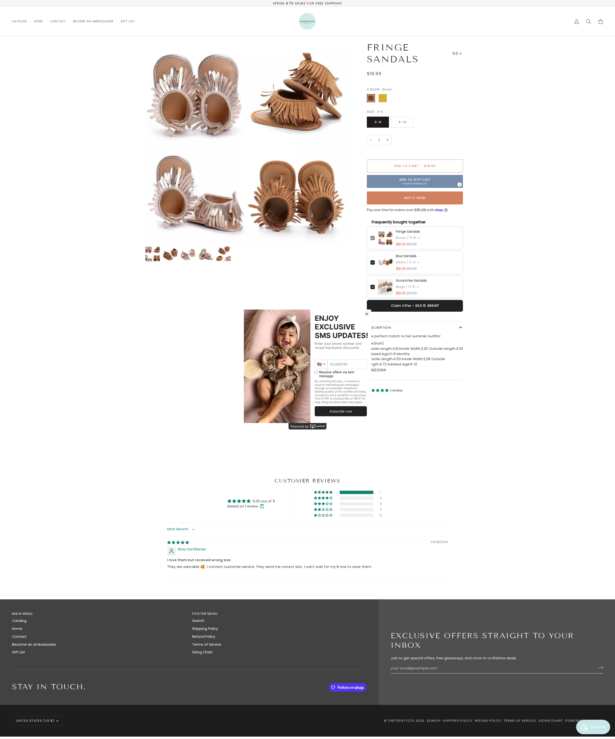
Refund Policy (203, 636)
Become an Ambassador (34, 644)
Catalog (19, 620)
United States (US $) (35, 720)
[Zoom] (246, 143)
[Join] (599, 668)
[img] (178, 542)
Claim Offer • (415, 305)
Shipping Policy (205, 628)
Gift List (18, 652)
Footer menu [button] (205, 613)
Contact (19, 636)
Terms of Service (206, 644)
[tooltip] (459, 184)
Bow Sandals (406, 256)
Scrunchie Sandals (411, 280)
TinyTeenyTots (401, 720)
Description (379, 327)
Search (198, 620)
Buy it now (415, 198)
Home (17, 628)
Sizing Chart (202, 652)
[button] (21, 21)
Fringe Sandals (408, 231)
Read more (376, 369)
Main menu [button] (22, 613)
